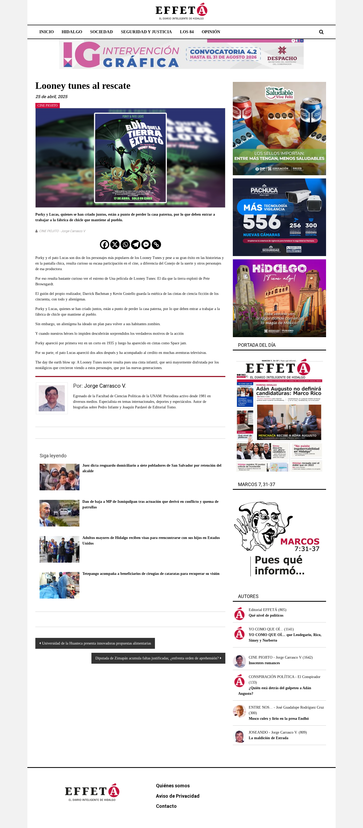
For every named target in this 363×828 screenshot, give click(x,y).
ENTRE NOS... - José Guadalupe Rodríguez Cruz (286, 707)
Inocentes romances (264, 663)
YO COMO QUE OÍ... (266, 629)
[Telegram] (135, 244)
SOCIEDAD (101, 32)
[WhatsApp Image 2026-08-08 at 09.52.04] (181, 54)
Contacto (166, 806)
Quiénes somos (173, 785)
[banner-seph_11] (279, 128)
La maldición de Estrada (268, 738)
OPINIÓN (211, 32)
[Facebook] (104, 244)
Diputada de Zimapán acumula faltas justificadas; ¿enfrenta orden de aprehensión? (157, 658)
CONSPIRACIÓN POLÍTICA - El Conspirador (284, 677)
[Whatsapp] (125, 244)
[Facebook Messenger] (146, 244)
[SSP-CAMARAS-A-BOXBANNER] (279, 217)
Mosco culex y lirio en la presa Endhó (279, 719)
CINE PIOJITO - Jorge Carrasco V (62, 231)
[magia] (279, 298)
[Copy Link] (156, 244)
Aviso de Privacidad (178, 796)
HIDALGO (72, 32)
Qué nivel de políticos (266, 615)
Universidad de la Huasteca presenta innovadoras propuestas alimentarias (96, 643)
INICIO (46, 32)
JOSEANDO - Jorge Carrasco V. (273, 732)
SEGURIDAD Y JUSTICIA (146, 32)
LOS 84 (187, 32)
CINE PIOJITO (47, 105)
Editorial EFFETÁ (263, 610)
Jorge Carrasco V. (105, 386)
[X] (115, 244)
